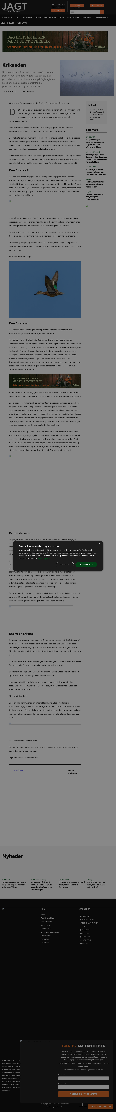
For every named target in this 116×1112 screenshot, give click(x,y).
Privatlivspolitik (44, 558)
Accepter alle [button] (86, 565)
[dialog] (58, 556)
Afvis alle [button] (64, 565)
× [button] (99, 543)
